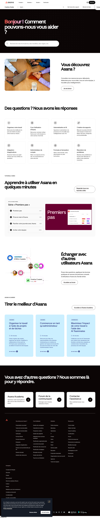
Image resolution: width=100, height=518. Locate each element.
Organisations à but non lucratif (58, 456)
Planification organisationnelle (40, 441)
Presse (7, 486)
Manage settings (33, 512)
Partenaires (70, 453)
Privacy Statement (7, 508)
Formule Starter (19, 436)
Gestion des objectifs (38, 433)
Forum (69, 436)
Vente (52, 439)
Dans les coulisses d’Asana (12, 481)
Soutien (38, 2)
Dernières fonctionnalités (21, 430)
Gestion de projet (20, 452)
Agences (53, 459)
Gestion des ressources (21, 455)
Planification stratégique (38, 449)
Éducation (53, 450)
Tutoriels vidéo (23, 10)
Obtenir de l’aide (71, 428)
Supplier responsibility (11, 497)
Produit (52, 436)
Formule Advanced (20, 439)
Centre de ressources (73, 439)
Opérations (53, 430)
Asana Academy (72, 430)
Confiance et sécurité (11, 492)
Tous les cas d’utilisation (38, 458)
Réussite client (71, 447)
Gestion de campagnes (38, 425)
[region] (26, 507)
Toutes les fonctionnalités (21, 428)
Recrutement (9, 478)
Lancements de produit (38, 443)
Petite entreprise (54, 425)
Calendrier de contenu (38, 428)
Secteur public (54, 447)
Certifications (71, 433)
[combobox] (32, 44)
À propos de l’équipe (10, 469)
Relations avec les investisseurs (13, 489)
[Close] (49, 501)
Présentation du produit (21, 425)
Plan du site (70, 456)
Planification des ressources (39, 446)
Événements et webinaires (74, 442)
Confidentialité (9, 495)
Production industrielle (56, 453)
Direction (8, 472)
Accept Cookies (45, 512)
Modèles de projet (72, 445)
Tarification (46, 2)
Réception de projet (37, 452)
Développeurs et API (72, 450)
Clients (7, 475)
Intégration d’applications (21, 445)
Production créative (37, 430)
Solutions (29, 2)
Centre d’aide (71, 425)
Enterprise (18, 442)
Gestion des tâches (37, 455)
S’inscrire (92, 2)
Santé (52, 442)
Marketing (53, 428)
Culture (7, 483)
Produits (21, 2)
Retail (52, 445)
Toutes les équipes (55, 461)
